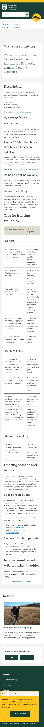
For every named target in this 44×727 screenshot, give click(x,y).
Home (4, 21)
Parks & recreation (16, 21)
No (27, 657)
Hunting (16, 24)
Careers (5, 723)
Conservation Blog (9, 679)
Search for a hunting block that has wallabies (21, 169)
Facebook (6, 674)
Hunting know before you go (18, 627)
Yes (11, 657)
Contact (33, 723)
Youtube (5, 690)
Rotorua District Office (15, 527)
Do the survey (20, 713)
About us (25, 723)
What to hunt (6, 27)
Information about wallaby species (17, 112)
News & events (15, 723)
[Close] (36, 693)
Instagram (6, 685)
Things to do (6, 24)
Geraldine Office (12, 532)
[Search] (27, 14)
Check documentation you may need (18, 581)
